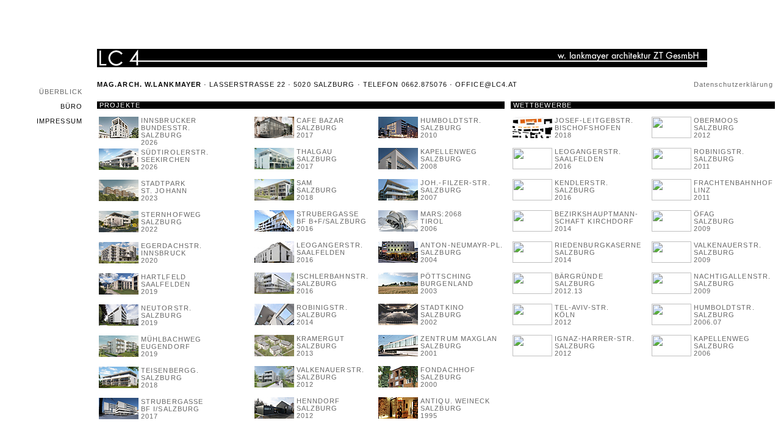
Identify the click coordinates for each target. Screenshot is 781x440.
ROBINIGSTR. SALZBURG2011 (719, 159)
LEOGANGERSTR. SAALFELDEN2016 (330, 252)
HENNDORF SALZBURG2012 (318, 408)
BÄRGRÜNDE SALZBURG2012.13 (579, 284)
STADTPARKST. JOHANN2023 (164, 191)
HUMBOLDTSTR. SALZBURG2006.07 (724, 315)
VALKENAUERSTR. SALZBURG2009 (727, 252)
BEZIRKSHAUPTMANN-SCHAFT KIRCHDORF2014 (597, 221)
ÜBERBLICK (60, 91)
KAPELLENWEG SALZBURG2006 (722, 346)
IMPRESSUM (59, 121)
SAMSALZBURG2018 (317, 190)
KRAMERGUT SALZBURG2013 (321, 346)
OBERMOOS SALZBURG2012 (716, 128)
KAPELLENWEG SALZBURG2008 (448, 159)
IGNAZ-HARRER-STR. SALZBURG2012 (595, 346)
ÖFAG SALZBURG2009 (714, 221)
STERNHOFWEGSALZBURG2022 (171, 222)
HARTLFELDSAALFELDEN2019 (165, 284)
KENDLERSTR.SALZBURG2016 (581, 190)
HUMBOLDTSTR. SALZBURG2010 (450, 128)
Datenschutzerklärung (733, 84)
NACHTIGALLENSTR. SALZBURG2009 (732, 284)
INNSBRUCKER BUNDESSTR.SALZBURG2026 (168, 131)
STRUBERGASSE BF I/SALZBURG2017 (172, 409)
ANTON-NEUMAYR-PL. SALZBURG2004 (461, 252)
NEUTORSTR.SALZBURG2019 (166, 315)
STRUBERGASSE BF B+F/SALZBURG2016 (332, 221)
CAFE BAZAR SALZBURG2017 (321, 128)
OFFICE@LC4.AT (486, 84)
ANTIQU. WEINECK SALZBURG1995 (455, 408)
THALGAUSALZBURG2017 (317, 159)
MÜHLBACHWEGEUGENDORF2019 (171, 347)
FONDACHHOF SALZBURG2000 (447, 377)
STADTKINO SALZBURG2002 (442, 315)
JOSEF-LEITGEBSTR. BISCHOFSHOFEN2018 (594, 128)
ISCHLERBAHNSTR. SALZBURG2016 (333, 284)
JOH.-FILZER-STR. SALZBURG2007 (455, 190)
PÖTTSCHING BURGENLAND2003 (446, 284)
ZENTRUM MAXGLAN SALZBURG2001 (459, 346)
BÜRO (71, 106)
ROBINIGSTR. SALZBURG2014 (322, 315)
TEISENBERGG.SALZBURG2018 (170, 378)
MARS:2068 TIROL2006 (441, 221)
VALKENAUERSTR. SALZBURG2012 (330, 377)
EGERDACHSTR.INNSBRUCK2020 (171, 253)
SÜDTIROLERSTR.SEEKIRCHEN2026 (175, 159)
